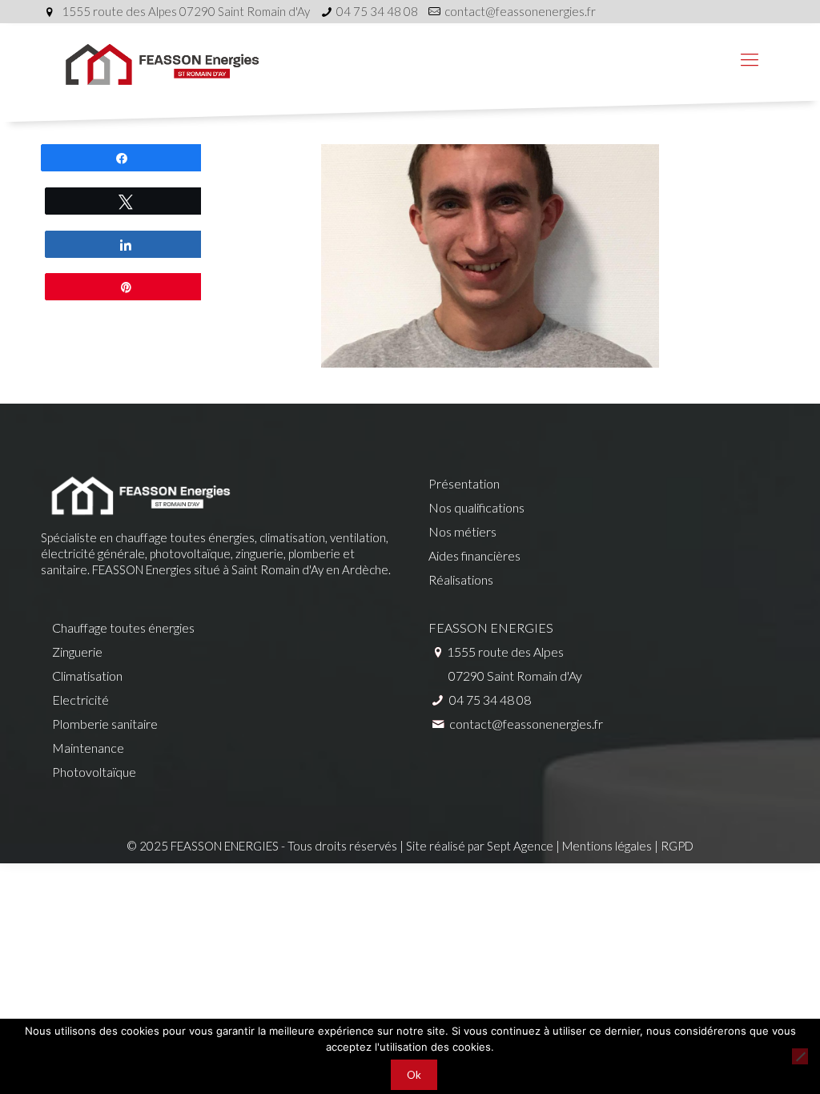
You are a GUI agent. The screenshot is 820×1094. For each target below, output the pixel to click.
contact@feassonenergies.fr (520, 11)
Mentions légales (607, 846)
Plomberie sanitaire (105, 723)
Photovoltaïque (94, 771)
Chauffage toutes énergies (123, 627)
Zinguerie (77, 651)
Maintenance (88, 747)
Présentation (464, 483)
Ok (414, 1074)
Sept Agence (520, 846)
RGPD (677, 846)
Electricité (80, 699)
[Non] (800, 1056)
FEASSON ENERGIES (490, 627)
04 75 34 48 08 (377, 11)
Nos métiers (462, 531)
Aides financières (474, 555)
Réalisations (460, 579)
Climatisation (87, 675)
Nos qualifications (476, 507)
